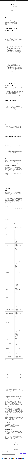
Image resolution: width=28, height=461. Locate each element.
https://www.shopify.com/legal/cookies (10, 225)
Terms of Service (16, 449)
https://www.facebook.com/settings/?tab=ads (15, 126)
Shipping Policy (16, 444)
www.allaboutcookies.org (17, 406)
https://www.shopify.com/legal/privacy (11, 93)
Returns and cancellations (5, 442)
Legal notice (12, 460)
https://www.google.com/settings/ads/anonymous (14, 127)
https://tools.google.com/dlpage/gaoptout (11, 111)
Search (15, 442)
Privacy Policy (15, 447)
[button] (1, 5)
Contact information (16, 460)
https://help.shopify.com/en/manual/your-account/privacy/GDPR (14, 203)
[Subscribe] (14, 454)
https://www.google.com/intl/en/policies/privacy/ (12, 109)
